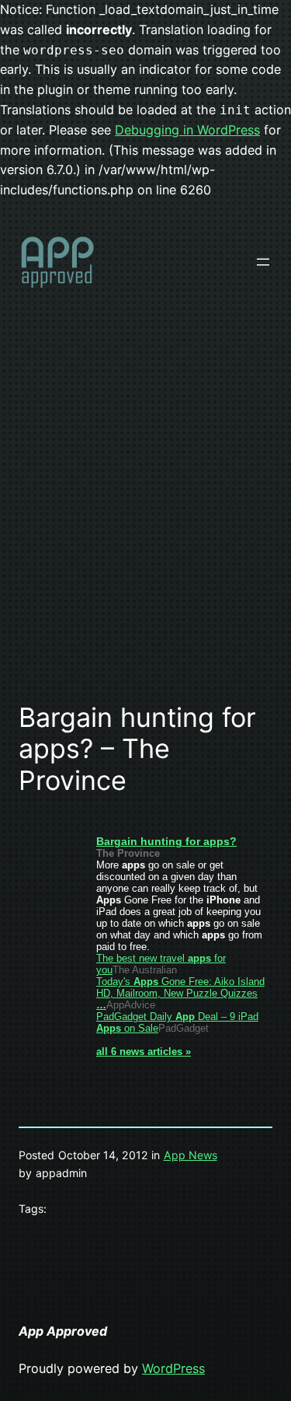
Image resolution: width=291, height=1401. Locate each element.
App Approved (63, 1331)
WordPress (173, 1368)
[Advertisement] (145, 525)
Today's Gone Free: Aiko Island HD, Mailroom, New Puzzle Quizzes (180, 993)
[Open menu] (263, 262)
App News (190, 1155)
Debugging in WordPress (187, 130)
